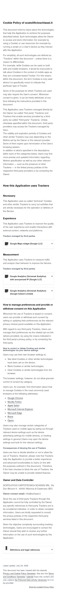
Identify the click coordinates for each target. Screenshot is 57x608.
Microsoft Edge (15, 412)
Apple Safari (13, 405)
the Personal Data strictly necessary (31, 579)
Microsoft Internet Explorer (20, 409)
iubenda (29, 576)
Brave (10, 416)
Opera (11, 420)
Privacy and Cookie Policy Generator (19, 573)
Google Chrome (15, 398)
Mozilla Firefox (15, 401)
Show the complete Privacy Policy (41, 587)
